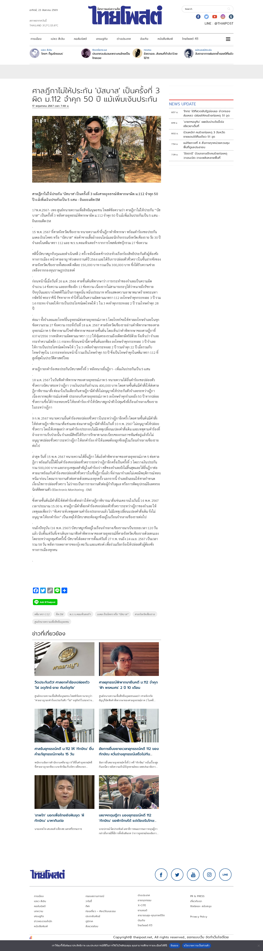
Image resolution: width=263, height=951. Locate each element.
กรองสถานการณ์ (95, 896)
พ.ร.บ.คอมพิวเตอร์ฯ (80, 614)
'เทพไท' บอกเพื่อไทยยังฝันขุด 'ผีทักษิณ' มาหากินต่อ (59, 817)
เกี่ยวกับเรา (196, 901)
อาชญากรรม (145, 900)
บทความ (38, 911)
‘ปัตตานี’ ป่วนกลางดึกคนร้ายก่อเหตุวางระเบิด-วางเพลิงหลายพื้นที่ (205, 155)
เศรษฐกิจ (102, 39)
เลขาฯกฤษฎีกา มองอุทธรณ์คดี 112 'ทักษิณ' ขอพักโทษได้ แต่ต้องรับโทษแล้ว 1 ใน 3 (126, 820)
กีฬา (88, 906)
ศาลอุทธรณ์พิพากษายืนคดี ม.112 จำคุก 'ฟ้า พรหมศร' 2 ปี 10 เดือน (128, 685)
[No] (258, 945)
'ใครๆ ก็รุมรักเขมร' (52, 54)
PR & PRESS (197, 896)
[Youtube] (215, 16)
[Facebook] (198, 16)
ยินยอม (174, 945)
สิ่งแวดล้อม (92, 926)
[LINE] (225, 875)
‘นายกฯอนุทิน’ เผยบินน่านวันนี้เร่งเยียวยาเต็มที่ (203, 124)
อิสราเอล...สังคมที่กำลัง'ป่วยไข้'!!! (160, 56)
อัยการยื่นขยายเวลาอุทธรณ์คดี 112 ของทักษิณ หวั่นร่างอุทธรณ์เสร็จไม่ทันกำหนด (129, 754)
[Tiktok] (231, 16)
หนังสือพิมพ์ (165, 39)
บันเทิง (144, 39)
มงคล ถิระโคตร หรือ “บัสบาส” (112, 614)
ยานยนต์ (142, 910)
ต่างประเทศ (124, 39)
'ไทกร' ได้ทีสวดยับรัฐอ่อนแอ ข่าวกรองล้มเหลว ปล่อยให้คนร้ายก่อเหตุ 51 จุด (206, 113)
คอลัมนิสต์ (80, 39)
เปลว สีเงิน (58, 39)
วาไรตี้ (89, 901)
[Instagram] (223, 16)
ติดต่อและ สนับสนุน (201, 906)
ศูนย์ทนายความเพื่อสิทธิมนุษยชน (52, 621)
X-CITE (142, 905)
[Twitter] (206, 16)
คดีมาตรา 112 (42, 614)
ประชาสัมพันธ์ (93, 916)
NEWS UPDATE (182, 104)
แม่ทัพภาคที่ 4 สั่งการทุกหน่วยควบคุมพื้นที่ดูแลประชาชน (206, 145)
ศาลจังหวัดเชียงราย (145, 614)
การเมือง (36, 39)
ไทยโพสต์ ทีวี (190, 39)
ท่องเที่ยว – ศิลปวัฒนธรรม (101, 911)
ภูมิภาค (89, 921)
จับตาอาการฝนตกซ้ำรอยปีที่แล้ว (214, 54)
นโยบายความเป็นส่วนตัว (197, 945)
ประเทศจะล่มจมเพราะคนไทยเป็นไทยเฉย (111, 56)
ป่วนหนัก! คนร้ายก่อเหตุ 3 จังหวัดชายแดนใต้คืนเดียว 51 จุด (204, 134)
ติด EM (59, 614)
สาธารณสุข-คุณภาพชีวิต (151, 915)
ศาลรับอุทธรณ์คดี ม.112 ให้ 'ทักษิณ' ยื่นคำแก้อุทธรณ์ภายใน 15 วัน (64, 751)
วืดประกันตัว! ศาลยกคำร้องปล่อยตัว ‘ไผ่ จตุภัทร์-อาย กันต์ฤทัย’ (62, 685)
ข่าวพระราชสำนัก (43, 921)
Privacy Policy (198, 917)
